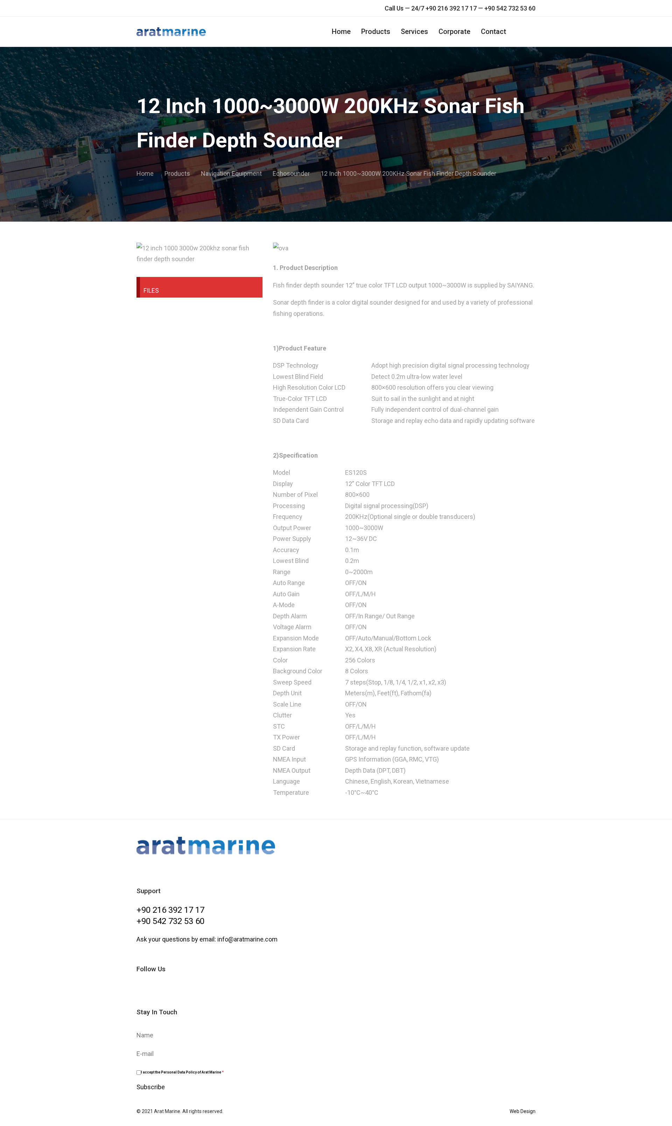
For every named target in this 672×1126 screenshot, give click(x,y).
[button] (532, 31)
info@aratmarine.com (247, 939)
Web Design (523, 1111)
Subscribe (150, 1087)
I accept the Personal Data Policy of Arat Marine (182, 1072)
